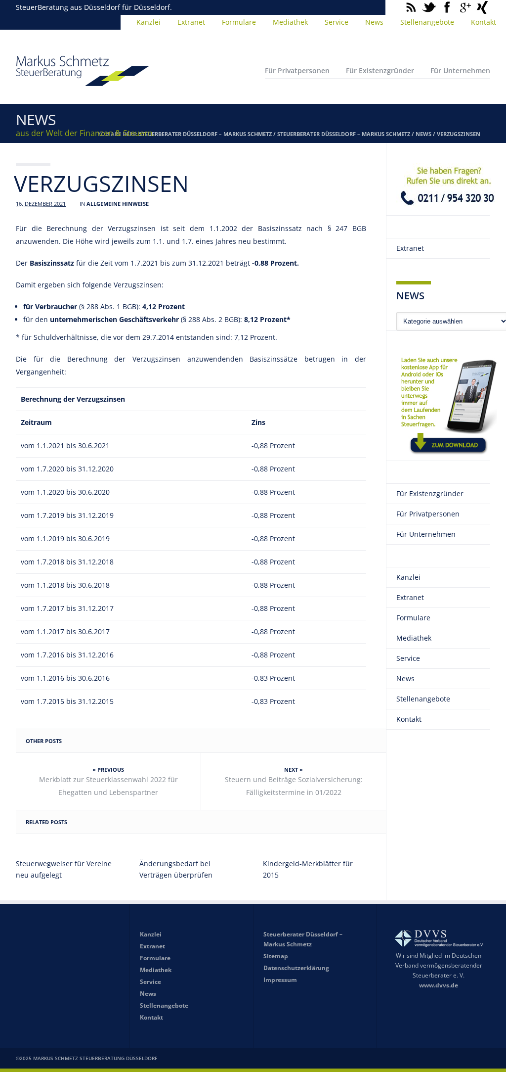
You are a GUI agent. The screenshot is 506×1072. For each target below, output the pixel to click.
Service (336, 22)
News (374, 22)
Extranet (191, 22)
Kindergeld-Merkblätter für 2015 (308, 869)
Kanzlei (148, 22)
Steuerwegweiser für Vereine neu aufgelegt (64, 869)
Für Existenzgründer (380, 70)
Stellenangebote (427, 22)
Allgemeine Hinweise (117, 203)
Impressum (280, 980)
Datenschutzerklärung (296, 968)
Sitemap (275, 956)
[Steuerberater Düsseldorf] (82, 82)
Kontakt (483, 22)
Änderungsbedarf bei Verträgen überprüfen (175, 869)
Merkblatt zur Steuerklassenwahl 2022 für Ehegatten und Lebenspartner (108, 786)
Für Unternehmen (460, 70)
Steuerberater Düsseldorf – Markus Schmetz (205, 134)
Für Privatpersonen (297, 70)
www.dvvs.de (438, 985)
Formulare (239, 22)
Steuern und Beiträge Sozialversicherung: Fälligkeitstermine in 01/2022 (294, 786)
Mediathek (290, 22)
